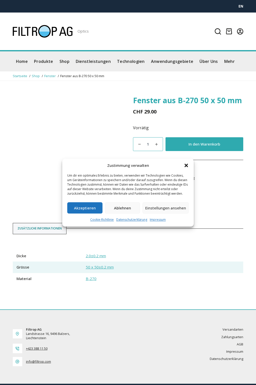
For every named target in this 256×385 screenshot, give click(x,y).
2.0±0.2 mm (96, 255)
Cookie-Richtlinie (102, 220)
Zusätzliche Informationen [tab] (40, 228)
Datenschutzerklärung (131, 220)
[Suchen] (218, 31)
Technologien (131, 61)
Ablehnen (122, 207)
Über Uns (209, 61)
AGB (240, 344)
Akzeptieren (85, 207)
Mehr (229, 61)
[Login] (240, 31)
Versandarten (232, 329)
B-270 (91, 278)
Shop (65, 61)
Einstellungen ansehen (165, 207)
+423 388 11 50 (37, 348)
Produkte (43, 61)
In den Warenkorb (204, 144)
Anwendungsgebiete (172, 61)
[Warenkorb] (229, 31)
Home (22, 61)
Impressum (158, 220)
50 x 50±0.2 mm (100, 267)
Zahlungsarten (232, 337)
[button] (186, 165)
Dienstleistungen (93, 61)
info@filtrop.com (38, 361)
